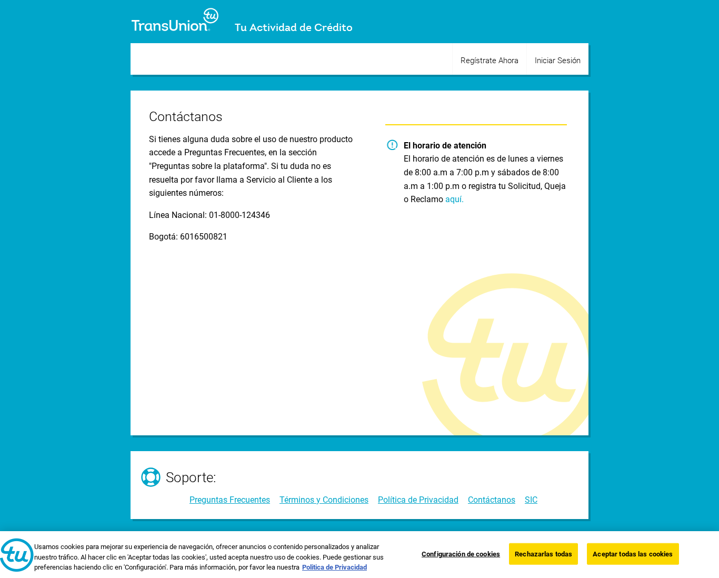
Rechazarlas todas (543, 553)
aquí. (454, 199)
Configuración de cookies (461, 553)
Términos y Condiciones (323, 500)
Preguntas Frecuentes (229, 500)
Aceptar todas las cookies (633, 553)
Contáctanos (491, 500)
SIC (531, 500)
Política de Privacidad (418, 500)
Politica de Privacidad (334, 567)
